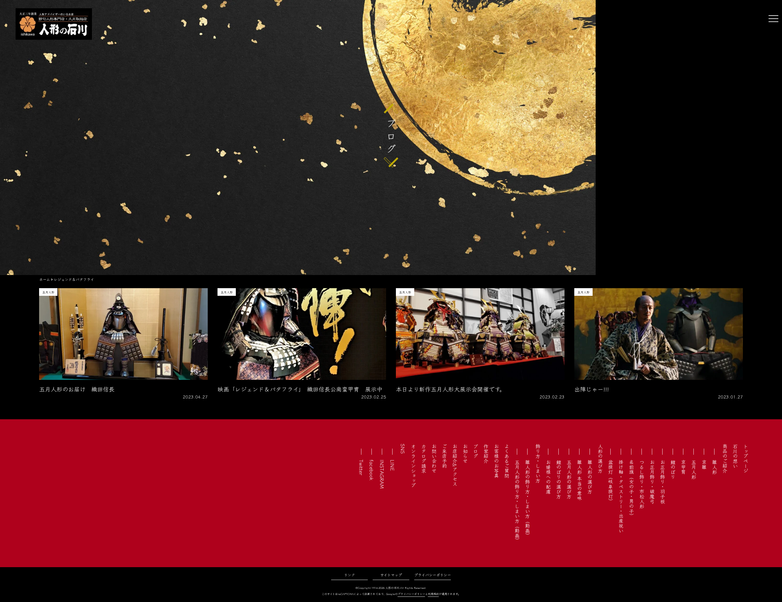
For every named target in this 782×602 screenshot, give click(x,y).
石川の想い (735, 456)
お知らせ (465, 453)
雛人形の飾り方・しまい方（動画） (527, 499)
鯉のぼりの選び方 (558, 479)
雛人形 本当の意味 (579, 480)
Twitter (361, 467)
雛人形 (714, 467)
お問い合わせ (434, 458)
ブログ (475, 451)
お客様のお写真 (496, 461)
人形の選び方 (600, 458)
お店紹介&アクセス (455, 465)
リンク (349, 574)
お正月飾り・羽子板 (662, 482)
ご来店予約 (444, 456)
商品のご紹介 (725, 458)
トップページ (745, 458)
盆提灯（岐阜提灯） (610, 482)
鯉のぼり (673, 469)
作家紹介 (486, 453)
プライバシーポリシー (432, 574)
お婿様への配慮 (548, 477)
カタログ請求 (423, 458)
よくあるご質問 (506, 461)
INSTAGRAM (382, 474)
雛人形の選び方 (590, 477)
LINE (392, 465)
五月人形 (693, 469)
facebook (371, 470)
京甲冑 (683, 467)
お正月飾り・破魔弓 (652, 482)
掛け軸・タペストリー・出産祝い (621, 496)
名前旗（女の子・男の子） (631, 489)
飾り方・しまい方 (538, 463)
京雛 (704, 464)
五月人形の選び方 (569, 479)
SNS (403, 449)
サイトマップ (391, 574)
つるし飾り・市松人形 (641, 484)
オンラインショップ (413, 466)
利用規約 (433, 594)
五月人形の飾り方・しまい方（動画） (517, 501)
